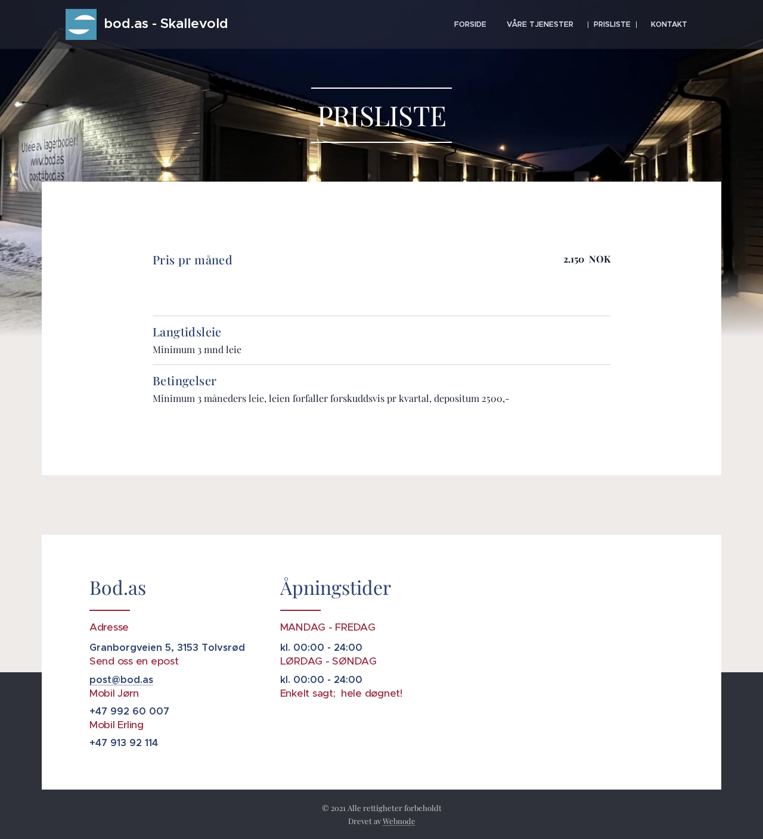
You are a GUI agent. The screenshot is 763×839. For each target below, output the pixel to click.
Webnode (399, 821)
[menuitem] (470, 24)
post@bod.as (121, 679)
